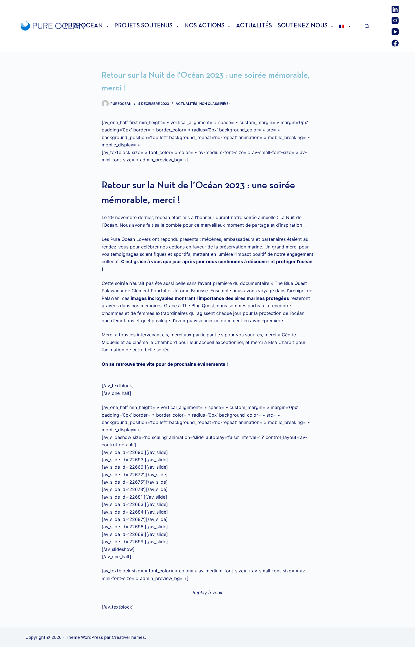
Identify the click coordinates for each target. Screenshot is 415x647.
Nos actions (204, 26)
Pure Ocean (83, 26)
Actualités (254, 26)
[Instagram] (395, 20)
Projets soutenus (143, 26)
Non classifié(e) (214, 103)
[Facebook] (395, 43)
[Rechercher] (367, 26)
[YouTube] (395, 31)
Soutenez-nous (302, 26)
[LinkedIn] (395, 9)
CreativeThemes (128, 637)
